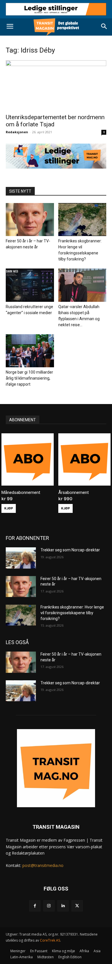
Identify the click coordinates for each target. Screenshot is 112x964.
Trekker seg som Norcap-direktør (70, 550)
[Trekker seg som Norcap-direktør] (21, 558)
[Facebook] (34, 905)
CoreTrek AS (50, 940)
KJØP (8, 508)
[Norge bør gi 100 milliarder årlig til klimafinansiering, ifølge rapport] (30, 350)
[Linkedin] (63, 905)
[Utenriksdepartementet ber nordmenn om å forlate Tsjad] (56, 85)
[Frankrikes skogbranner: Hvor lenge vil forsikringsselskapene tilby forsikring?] (82, 219)
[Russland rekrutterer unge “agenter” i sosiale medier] (30, 285)
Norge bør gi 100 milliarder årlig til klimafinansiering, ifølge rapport (29, 378)
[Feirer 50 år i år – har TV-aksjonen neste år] (30, 219)
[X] (77, 905)
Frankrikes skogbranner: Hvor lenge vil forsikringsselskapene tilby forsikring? (72, 613)
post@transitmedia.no (42, 865)
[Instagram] (49, 905)
